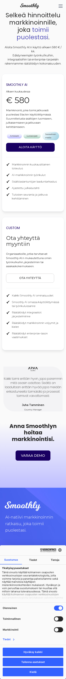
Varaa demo (33, 456)
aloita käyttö (30, 147)
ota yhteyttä (30, 278)
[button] (60, 6)
